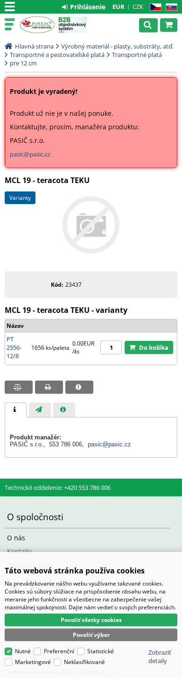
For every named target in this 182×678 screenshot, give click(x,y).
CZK (138, 6)
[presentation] (15, 410)
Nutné (23, 651)
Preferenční (59, 651)
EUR (118, 6)
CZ (153, 7)
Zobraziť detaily (159, 656)
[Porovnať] (19, 387)
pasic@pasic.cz (30, 154)
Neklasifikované (84, 662)
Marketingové (33, 662)
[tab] (16, 410)
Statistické (100, 651)
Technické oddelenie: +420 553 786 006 (58, 487)
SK (169, 7)
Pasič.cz (37, 25)
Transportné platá (137, 54)
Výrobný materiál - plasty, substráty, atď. (117, 46)
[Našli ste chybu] (79, 387)
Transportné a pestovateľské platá (57, 54)
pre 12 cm (23, 63)
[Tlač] (49, 387)
